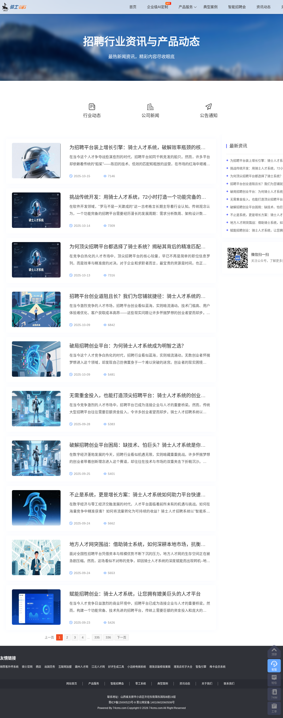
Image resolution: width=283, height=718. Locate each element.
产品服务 (186, 7)
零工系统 (140, 683)
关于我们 (207, 683)
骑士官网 (27, 666)
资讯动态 (263, 7)
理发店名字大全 (183, 666)
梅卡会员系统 (218, 666)
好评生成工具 (116, 666)
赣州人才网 (81, 666)
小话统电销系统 (136, 666)
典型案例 (210, 7)
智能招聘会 (237, 7)
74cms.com (119, 708)
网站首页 (71, 683)
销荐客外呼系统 (9, 666)
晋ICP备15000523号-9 (122, 702)
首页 (132, 7)
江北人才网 (98, 666)
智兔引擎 (201, 666)
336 (108, 637)
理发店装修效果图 (159, 666)
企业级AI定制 (157, 7)
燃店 (38, 666)
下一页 (121, 637)
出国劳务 (49, 666)
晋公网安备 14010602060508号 (155, 702)
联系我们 (229, 683)
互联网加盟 (65, 666)
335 (97, 637)
